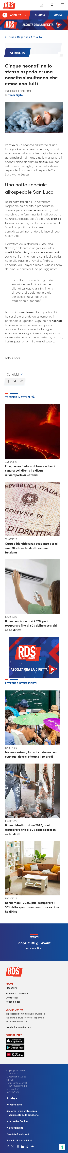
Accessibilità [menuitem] (13, 1001)
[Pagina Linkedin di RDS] (22, 1146)
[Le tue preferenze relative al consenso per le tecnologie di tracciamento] (62, 1147)
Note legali (12, 1098)
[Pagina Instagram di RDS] (18, 1146)
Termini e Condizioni (17, 1133)
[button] (8, 381)
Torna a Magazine (17, 37)
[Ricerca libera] (52, 5)
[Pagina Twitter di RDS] (12, 1146)
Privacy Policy (14, 1104)
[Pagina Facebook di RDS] (8, 1146)
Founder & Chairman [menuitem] (17, 993)
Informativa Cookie (17, 1121)
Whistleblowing (14, 1127)
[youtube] (32, 1146)
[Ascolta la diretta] (4, 15)
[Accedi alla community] (42, 5)
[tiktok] (27, 1146)
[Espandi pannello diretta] (26, 15)
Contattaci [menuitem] (12, 997)
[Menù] (63, 5)
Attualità (36, 37)
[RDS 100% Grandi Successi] (9, 6)
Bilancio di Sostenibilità (19, 1140)
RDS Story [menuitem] (11, 987)
